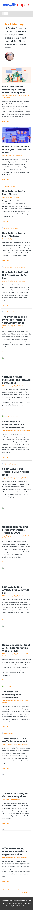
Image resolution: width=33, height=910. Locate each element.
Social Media (9, 744)
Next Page (26, 893)
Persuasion (20, 700)
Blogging (8, 95)
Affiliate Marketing (7, 326)
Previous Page (8, 889)
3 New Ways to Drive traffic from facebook (15, 740)
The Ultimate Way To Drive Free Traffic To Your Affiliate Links (14, 319)
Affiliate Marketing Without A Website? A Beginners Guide (15, 851)
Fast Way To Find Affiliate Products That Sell (15, 590)
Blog (3, 95)
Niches (7, 799)
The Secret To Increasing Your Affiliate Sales (11, 694)
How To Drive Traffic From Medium (13, 234)
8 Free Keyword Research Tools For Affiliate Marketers (13, 424)
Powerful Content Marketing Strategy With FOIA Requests (13, 89)
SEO (18, 430)
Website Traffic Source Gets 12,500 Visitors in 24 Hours (16, 149)
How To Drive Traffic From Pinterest (13, 193)
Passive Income (21, 654)
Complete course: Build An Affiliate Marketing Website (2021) (16, 648)
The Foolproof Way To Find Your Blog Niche (15, 795)
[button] (3, 13)
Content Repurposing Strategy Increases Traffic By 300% (15, 529)
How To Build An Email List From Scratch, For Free (15, 275)
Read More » (5, 121)
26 (10, 893)
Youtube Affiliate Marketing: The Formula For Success (16, 380)
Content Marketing (16, 95)
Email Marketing (10, 281)
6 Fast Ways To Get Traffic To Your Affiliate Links (15, 471)
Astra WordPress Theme (20, 906)
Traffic (25, 95)
